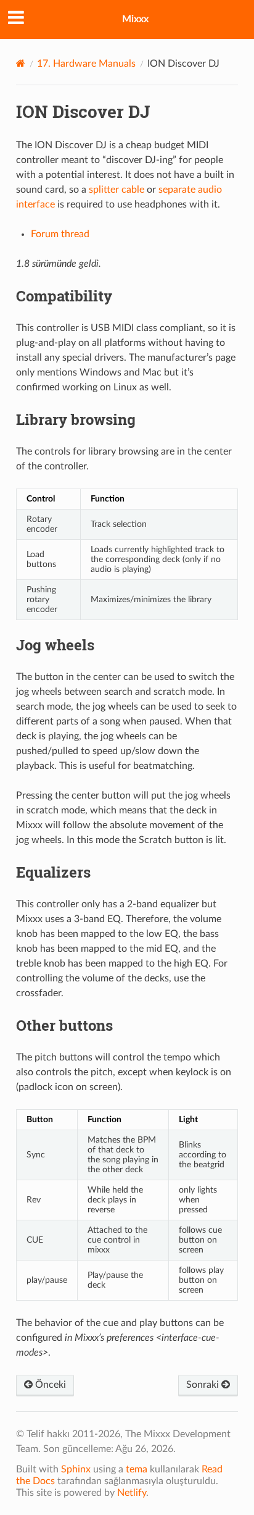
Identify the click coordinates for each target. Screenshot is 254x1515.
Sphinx (76, 1469)
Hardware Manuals (86, 64)
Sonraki (203, 1385)
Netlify (131, 1493)
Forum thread (60, 234)
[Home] (20, 63)
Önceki (49, 1385)
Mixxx (135, 19)
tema (136, 1469)
